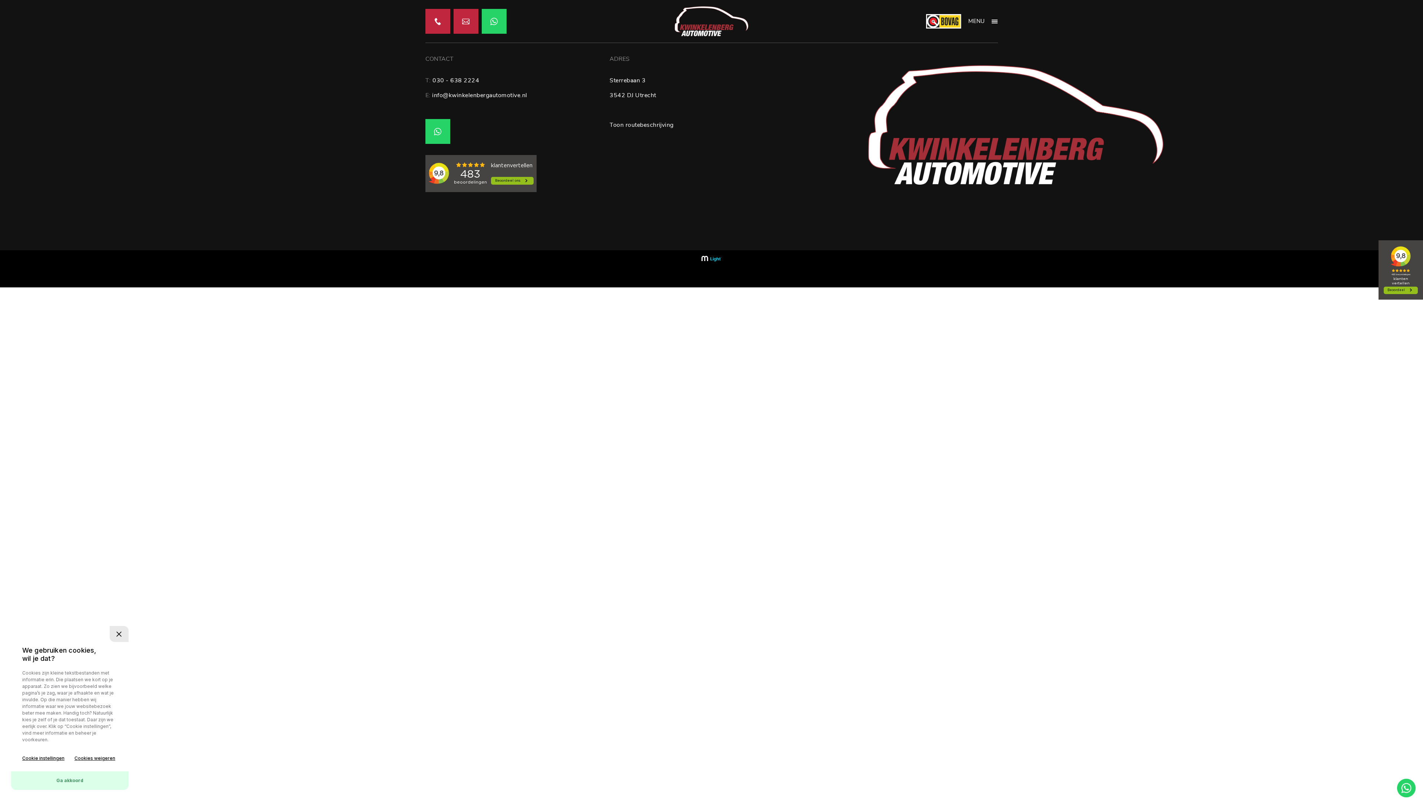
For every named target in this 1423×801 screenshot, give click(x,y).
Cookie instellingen (43, 758)
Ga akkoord (69, 780)
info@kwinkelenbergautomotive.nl (479, 95)
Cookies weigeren (94, 758)
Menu (976, 21)
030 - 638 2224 (455, 80)
